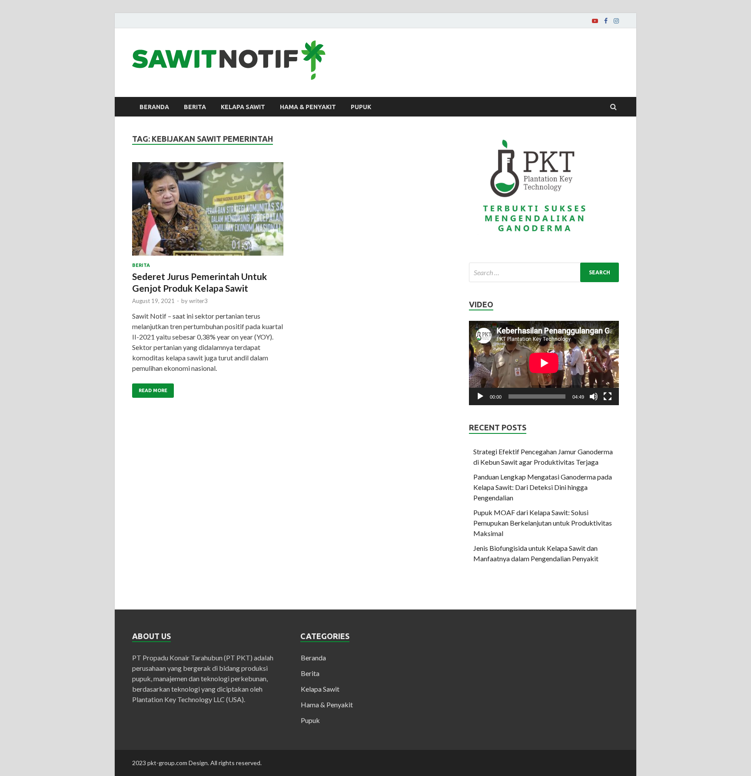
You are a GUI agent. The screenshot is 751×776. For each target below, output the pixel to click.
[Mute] (593, 396)
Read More (153, 390)
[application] (544, 363)
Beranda (154, 106)
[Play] (480, 396)
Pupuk (361, 106)
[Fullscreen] (607, 396)
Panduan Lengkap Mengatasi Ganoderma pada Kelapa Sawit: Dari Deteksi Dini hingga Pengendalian (542, 487)
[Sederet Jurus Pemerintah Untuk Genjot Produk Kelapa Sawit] (207, 212)
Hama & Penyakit (308, 106)
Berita (195, 106)
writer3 (198, 300)
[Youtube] (595, 21)
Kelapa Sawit (243, 106)
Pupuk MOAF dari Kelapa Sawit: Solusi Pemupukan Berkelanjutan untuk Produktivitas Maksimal (542, 522)
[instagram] (616, 21)
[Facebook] (606, 21)
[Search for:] (544, 272)
